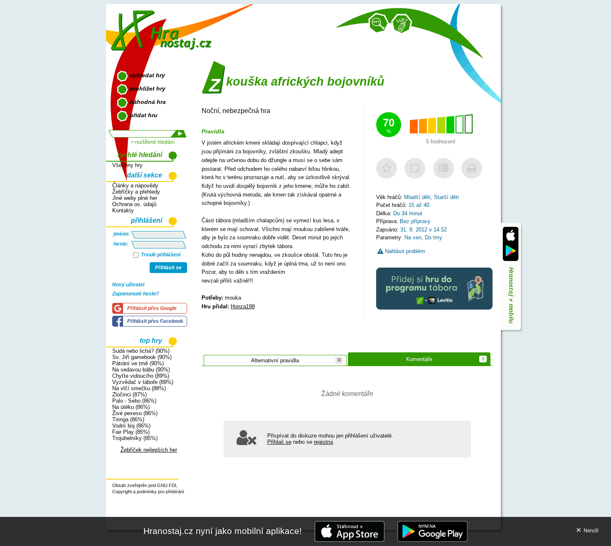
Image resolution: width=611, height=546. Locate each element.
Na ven (412, 237)
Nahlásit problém (404, 251)
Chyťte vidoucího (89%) (140, 376)
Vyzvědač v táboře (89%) (142, 382)
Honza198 (243, 306)
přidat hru (144, 115)
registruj (323, 442)
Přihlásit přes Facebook (155, 321)
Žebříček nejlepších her (149, 450)
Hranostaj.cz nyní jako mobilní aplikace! (222, 531)
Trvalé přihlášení (160, 255)
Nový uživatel (128, 285)
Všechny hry (127, 165)
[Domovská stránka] (163, 27)
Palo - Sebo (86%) (134, 401)
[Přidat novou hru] (401, 24)
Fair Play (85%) (131, 432)
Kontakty (123, 210)
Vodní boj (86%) (131, 426)
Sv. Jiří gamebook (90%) (142, 357)
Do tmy (433, 237)
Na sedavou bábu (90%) (141, 369)
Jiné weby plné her (134, 198)
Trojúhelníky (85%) (135, 438)
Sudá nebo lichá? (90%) (141, 351)
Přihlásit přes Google (152, 308)
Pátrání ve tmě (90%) (138, 363)
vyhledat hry (147, 75)
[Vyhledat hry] (378, 23)
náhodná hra (148, 101)
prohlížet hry (147, 88)
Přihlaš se (279, 442)
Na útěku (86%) (131, 407)
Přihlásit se (168, 268)
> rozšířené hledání (153, 142)
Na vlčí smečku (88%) (139, 388)
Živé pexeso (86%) (135, 413)
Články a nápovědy (135, 185)
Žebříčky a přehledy (136, 192)
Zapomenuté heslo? (135, 294)
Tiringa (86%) (128, 419)
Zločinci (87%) (129, 394)
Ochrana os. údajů (134, 204)
